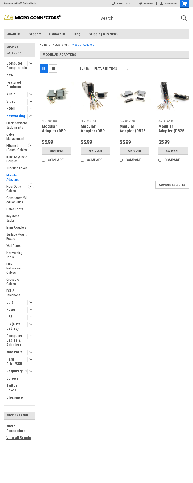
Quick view (56, 109)
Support (35, 34)
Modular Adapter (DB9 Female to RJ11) (56, 128)
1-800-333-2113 (125, 3)
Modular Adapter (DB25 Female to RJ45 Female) (172, 128)
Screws (12, 378)
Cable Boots (14, 209)
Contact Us (57, 34)
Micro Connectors (15, 428)
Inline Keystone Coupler (16, 159)
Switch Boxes (11, 387)
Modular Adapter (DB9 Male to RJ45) (93, 128)
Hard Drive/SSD (14, 361)
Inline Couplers (16, 227)
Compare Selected (172, 185)
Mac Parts (14, 352)
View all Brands (18, 438)
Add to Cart (95, 150)
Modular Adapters (12, 177)
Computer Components (16, 65)
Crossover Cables (13, 281)
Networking (15, 116)
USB (9, 317)
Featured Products (13, 84)
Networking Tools (14, 255)
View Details (57, 150)
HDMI (10, 108)
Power (11, 309)
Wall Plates (13, 246)
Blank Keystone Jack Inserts (17, 125)
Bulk (9, 302)
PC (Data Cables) (13, 326)
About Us (13, 34)
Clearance (14, 397)
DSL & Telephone (13, 293)
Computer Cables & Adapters (14, 340)
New (9, 75)
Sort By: (85, 68)
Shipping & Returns (103, 34)
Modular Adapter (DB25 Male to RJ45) (132, 128)
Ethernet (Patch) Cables (16, 148)
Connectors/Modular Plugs (16, 200)
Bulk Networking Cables (14, 268)
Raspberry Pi (16, 371)
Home (44, 44)
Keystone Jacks (12, 218)
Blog (77, 34)
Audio (11, 94)
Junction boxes (17, 168)
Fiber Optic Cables (13, 188)
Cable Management (15, 136)
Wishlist (148, 3)
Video (11, 101)
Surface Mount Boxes (16, 236)
